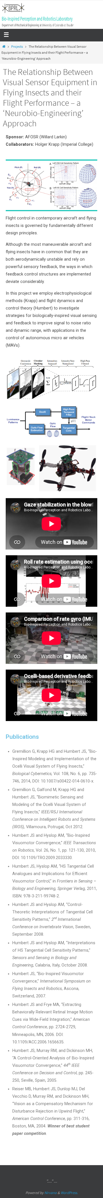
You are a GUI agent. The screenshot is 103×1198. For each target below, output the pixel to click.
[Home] (3, 47)
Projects (17, 47)
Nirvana (50, 1192)
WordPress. (69, 1192)
